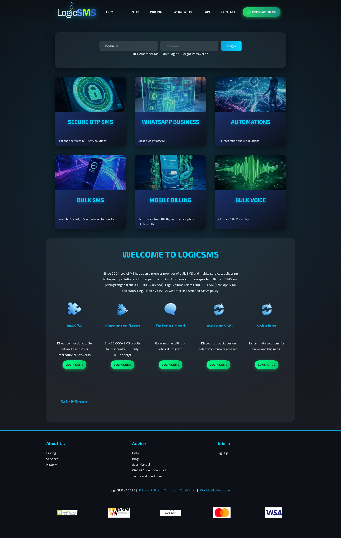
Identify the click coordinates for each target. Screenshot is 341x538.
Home (110, 12)
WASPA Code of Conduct (149, 470)
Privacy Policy (149, 490)
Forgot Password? (195, 54)
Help (135, 453)
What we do (184, 12)
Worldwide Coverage (215, 490)
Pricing (156, 12)
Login (231, 46)
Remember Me (148, 54)
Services (52, 459)
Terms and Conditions (147, 476)
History (51, 464)
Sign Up (133, 12)
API (207, 12)
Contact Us (266, 364)
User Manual (141, 464)
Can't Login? (170, 54)
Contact (228, 12)
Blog (135, 459)
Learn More (74, 364)
